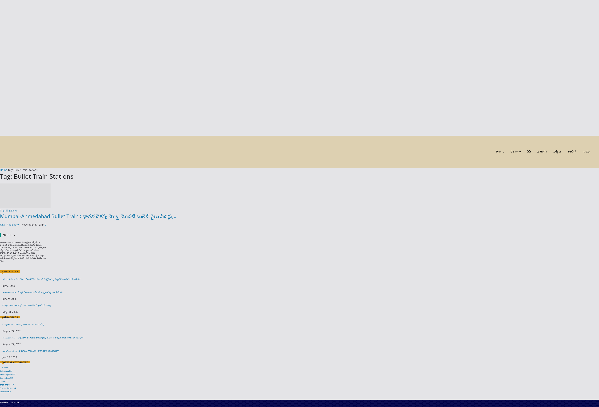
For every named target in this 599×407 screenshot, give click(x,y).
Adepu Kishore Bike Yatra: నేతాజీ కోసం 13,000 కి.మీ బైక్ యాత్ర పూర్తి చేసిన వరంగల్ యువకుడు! (41, 279)
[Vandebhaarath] (15, 152)
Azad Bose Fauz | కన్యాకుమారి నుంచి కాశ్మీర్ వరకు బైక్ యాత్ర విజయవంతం (32, 292)
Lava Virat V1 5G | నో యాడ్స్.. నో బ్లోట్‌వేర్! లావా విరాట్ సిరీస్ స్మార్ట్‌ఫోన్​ (30, 351)
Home (3, 170)
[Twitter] (11, 267)
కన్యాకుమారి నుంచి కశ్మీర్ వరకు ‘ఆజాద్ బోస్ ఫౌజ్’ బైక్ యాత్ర (26, 305)
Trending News (9, 210)
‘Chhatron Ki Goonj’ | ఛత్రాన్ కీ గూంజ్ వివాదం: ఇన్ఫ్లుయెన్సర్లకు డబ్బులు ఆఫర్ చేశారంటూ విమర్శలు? (43, 338)
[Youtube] (15, 267)
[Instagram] (6, 267)
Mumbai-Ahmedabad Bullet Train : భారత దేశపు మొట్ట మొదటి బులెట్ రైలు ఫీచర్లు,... (89, 216)
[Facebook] (2, 267)
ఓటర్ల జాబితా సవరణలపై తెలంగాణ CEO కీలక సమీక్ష (23, 324)
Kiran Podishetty (9, 224)
